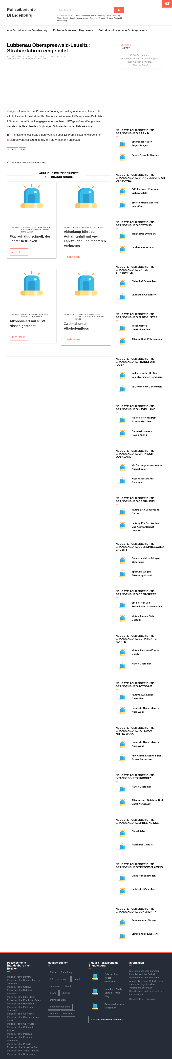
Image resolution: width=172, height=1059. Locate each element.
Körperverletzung (98, 15)
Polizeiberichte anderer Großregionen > (123, 30)
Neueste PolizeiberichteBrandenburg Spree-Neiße (137, 821)
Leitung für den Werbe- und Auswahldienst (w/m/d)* (145, 527)
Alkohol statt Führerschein (147, 339)
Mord (59, 18)
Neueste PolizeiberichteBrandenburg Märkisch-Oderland (135, 453)
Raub (78, 15)
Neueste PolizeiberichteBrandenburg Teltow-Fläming (139, 866)
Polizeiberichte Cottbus (19, 986)
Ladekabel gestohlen (144, 294)
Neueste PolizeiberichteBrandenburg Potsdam (135, 685)
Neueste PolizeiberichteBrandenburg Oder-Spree (136, 593)
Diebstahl (118, 18)
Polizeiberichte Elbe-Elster (21, 997)
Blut (9, 139)
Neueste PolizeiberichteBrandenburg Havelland (135, 408)
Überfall (72, 18)
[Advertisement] (59, 85)
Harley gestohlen (142, 663)
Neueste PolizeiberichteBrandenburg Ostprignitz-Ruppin (136, 638)
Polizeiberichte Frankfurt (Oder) (24, 1000)
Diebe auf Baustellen (144, 281)
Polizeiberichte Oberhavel (20, 1013)
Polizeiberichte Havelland (20, 1003)
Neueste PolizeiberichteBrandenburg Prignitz (135, 777)
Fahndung (85, 15)
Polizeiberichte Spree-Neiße (22, 1047)
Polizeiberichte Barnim (19, 976)
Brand (65, 18)
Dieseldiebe (138, 831)
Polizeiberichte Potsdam (20, 1033)
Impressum (150, 999)
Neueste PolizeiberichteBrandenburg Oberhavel (136, 500)
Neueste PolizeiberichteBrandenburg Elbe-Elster (137, 316)
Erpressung (62, 21)
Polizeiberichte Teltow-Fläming (23, 1050)
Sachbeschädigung (97, 18)
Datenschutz (135, 999)
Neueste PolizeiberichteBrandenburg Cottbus (135, 224)
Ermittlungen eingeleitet (145, 933)
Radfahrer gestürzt (142, 844)
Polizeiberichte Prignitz (19, 1044)
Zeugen (11, 111)
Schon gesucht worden (145, 155)
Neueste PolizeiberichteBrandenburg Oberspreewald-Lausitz (140, 546)
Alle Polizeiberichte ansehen (107, 1019)
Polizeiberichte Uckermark (21, 1054)
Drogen (110, 18)
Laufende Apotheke (143, 247)
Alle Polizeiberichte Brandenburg (27, 30)
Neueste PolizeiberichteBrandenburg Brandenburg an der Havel (140, 177)
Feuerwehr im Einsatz (144, 920)
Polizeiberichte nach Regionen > (73, 30)
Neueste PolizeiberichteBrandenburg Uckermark (136, 910)
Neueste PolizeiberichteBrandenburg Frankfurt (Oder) (136, 361)
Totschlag (116, 15)
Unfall (108, 15)
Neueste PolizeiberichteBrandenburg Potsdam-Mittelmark (135, 730)
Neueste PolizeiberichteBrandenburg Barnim (135, 132)
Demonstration (82, 18)
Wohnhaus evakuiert (144, 233)
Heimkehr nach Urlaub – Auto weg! (113, 993)
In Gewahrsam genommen (147, 386)
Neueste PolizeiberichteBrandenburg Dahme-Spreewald (135, 269)
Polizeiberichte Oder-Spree (21, 1023)
